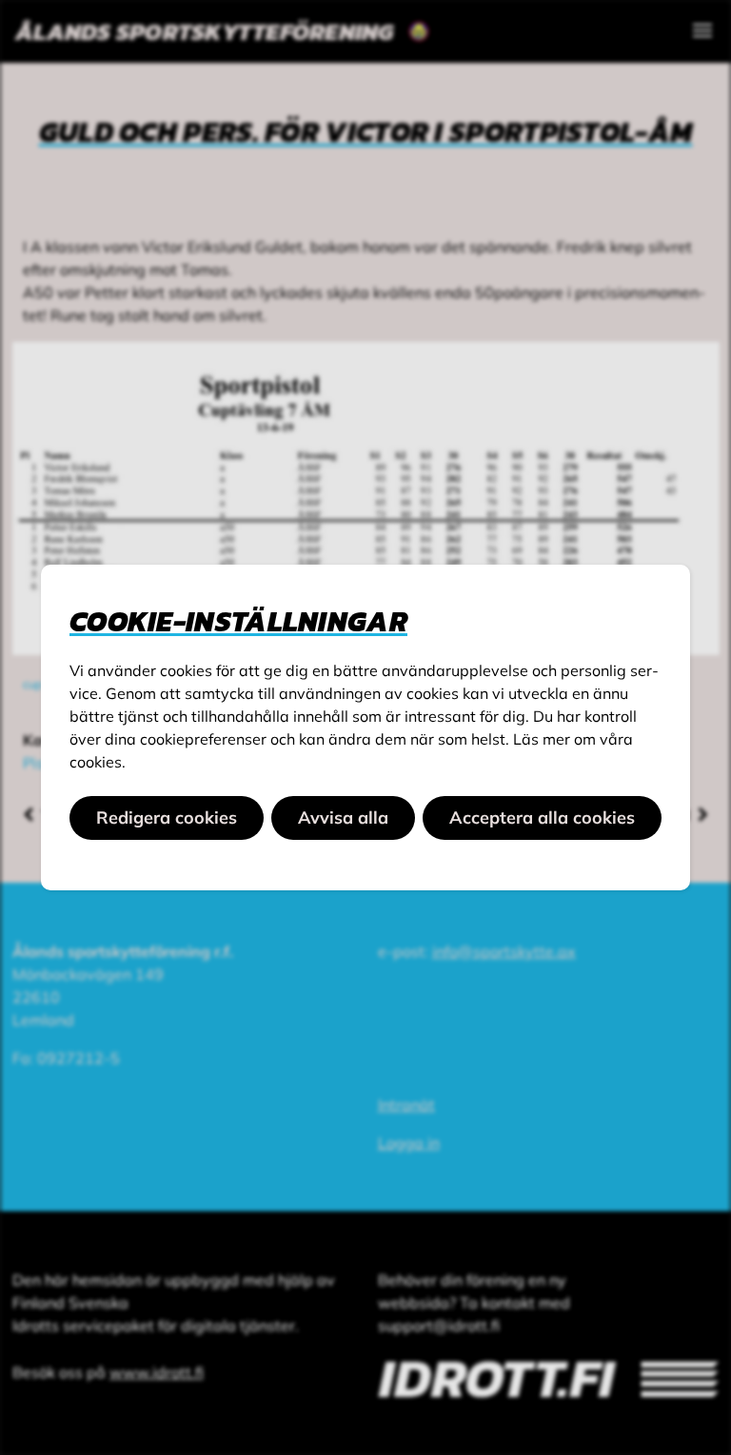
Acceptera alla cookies (542, 817)
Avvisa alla (343, 817)
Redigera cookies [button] (166, 817)
